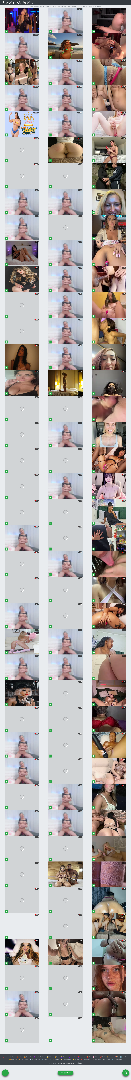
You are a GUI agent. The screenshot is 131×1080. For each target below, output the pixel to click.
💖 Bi (116, 1057)
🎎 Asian (5, 1057)
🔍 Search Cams (117, 1059)
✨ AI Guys (76, 1059)
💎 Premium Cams (35, 1059)
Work (64, 1063)
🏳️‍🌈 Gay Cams (13, 1059)
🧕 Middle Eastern (39, 1057)
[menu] (5, 1072)
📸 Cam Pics (106, 1059)
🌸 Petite (95, 1057)
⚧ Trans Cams (23, 1059)
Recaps (68, 1063)
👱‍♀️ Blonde (64, 1057)
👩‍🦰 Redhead (81, 1057)
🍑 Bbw (89, 1057)
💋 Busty (102, 1057)
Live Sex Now (66, 1073)
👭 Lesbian (110, 1057)
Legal (80, 1063)
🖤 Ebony (12, 1057)
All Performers (74, 1063)
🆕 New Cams (124, 1057)
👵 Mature (50, 1057)
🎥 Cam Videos (96, 1059)
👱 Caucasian (28, 1057)
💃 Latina (19, 1057)
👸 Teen (56, 1057)
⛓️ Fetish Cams (46, 1059)
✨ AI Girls (56, 1059)
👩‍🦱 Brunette (72, 1057)
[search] (125, 1072)
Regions (60, 1063)
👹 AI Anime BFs (86, 1059)
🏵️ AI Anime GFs (66, 1059)
